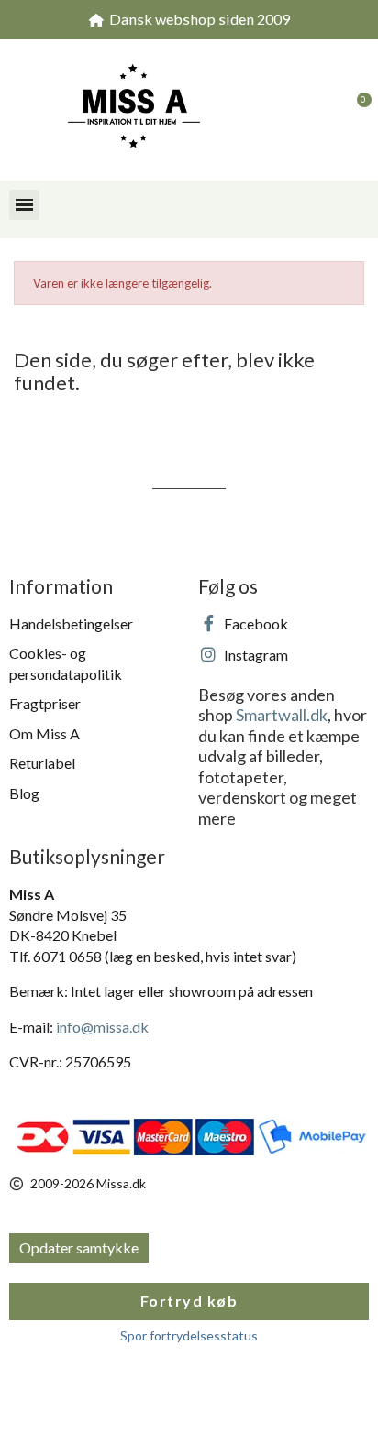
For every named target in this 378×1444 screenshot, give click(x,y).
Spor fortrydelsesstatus (189, 1335)
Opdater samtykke (79, 1247)
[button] (318, 110)
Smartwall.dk (282, 715)
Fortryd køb (189, 1300)
